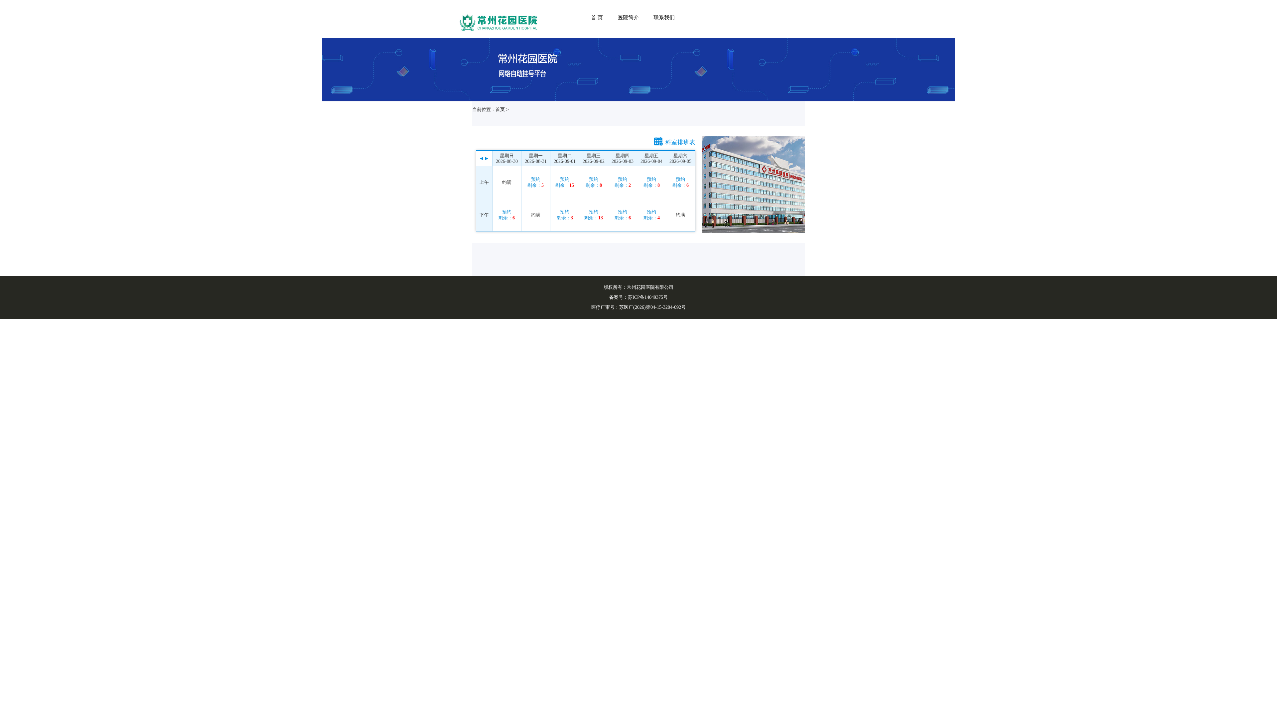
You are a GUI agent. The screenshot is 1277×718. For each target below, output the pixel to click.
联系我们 (664, 17)
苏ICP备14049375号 (648, 297)
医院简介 (628, 17)
